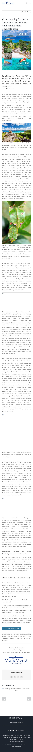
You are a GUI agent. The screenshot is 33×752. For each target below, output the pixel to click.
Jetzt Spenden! (26, 737)
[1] (21, 266)
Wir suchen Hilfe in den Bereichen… (20, 735)
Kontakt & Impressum (16, 722)
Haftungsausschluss (16, 746)
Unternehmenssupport (16, 739)
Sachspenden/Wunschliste (16, 741)
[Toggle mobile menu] (30, 3)
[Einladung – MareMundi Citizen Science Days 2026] (16, 689)
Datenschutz (27, 745)
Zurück (24, 12)
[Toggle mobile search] (27, 3)
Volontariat (7, 737)
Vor (28, 12)
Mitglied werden (16, 737)
